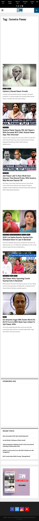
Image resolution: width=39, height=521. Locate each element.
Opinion (4, 88)
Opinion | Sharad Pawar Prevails (15, 91)
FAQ (37, 1)
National (23, 234)
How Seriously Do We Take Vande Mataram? (15, 436)
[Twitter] (17, 509)
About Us (3, 2)
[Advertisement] (19, 42)
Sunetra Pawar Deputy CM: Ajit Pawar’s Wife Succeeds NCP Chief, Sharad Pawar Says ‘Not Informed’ (19, 132)
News (11, 275)
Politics (9, 88)
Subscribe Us (25, 2)
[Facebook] (12, 509)
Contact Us (32, 2)
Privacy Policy (10, 2)
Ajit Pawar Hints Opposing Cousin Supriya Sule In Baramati (16, 279)
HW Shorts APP (6, 234)
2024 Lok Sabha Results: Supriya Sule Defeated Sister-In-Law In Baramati (18, 238)
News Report (5, 127)
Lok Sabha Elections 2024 (15, 234)
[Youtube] (27, 509)
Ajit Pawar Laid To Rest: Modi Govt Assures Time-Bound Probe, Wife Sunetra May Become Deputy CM (19, 178)
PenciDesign (19, 519)
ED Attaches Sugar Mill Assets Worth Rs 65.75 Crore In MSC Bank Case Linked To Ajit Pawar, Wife (19, 321)
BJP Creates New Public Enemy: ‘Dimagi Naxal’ (16, 456)
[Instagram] (22, 509)
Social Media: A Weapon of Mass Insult (14, 440)
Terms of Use (18, 2)
